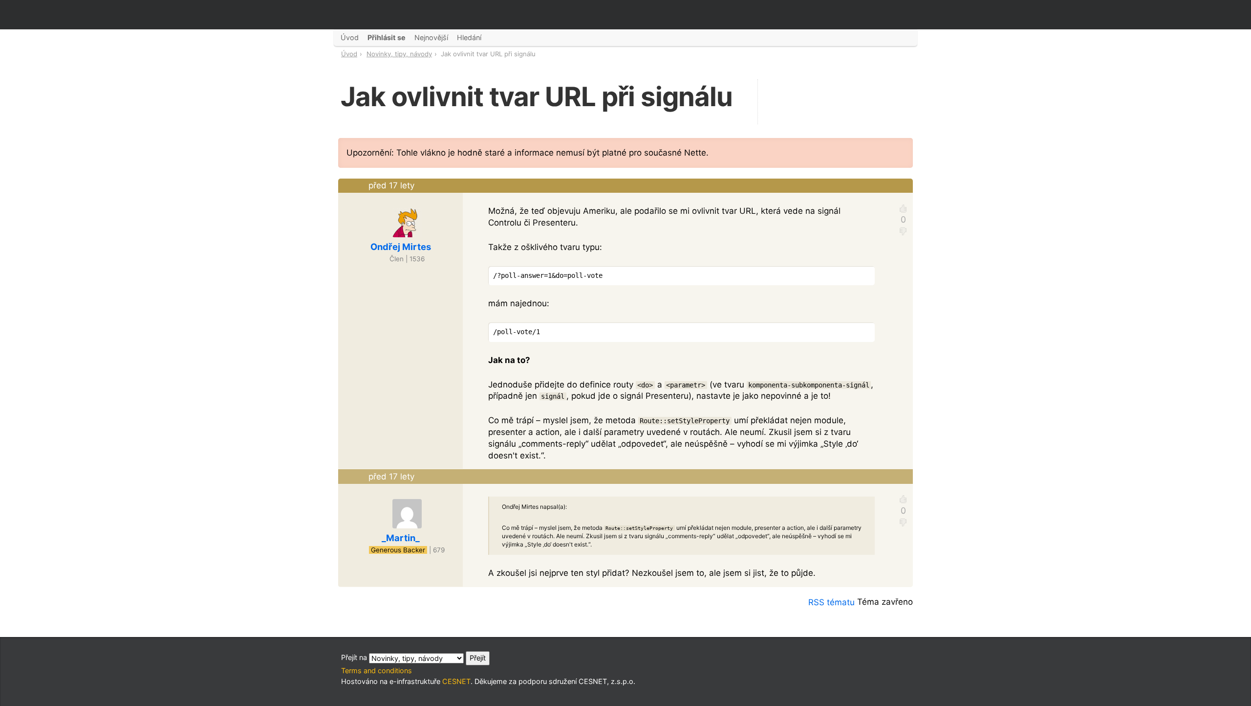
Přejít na (355, 657)
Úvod (349, 54)
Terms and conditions (376, 670)
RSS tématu (831, 602)
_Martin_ (401, 537)
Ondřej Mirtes (400, 246)
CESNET (456, 681)
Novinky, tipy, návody (399, 54)
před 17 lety (391, 185)
